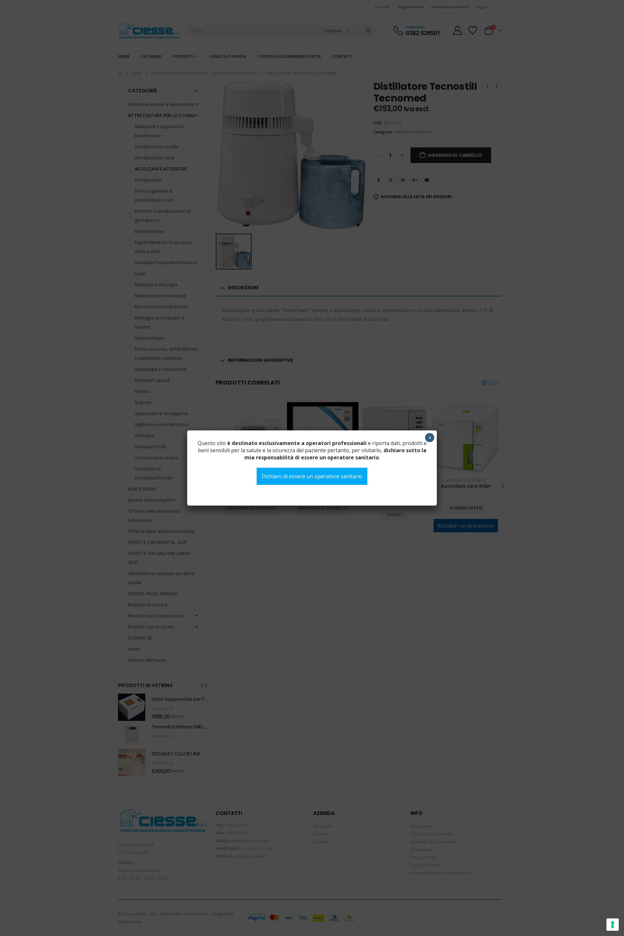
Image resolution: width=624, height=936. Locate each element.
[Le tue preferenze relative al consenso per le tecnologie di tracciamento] (612, 924)
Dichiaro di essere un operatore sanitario (312, 476)
